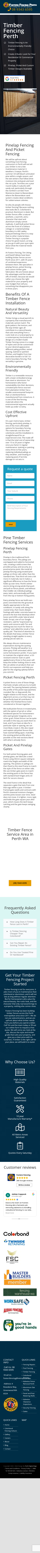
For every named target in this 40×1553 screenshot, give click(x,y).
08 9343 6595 (21, 9)
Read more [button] (8, 1213)
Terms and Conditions (12, 1468)
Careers (7, 1438)
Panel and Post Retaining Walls (29, 1394)
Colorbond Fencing (27, 1376)
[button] (20, 923)
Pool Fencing (28, 1368)
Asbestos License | (22, 1471)
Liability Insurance (26, 1473)
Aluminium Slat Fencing (29, 1388)
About (7, 1441)
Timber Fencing (29, 1372)
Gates (25, 1411)
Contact (7, 1449)
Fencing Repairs (29, 1364)
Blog (6, 1445)
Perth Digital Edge (31, 1466)
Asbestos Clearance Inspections (27, 1401)
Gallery (7, 1434)
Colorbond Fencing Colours (11, 1429)
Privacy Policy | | (27, 1468)
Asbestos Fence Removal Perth (29, 1382)
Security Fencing (29, 1408)
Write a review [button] (24, 1185)
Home (7, 1425)
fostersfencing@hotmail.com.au (17, 1378)
